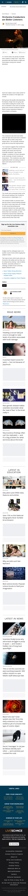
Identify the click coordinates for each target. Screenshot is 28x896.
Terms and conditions (14, 860)
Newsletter (23, 52)
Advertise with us (14, 868)
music (4, 285)
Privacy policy (14, 862)
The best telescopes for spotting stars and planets (8, 824)
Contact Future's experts (14, 854)
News (22, 24)
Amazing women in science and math (20, 807)
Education (14, 13)
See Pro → (17, 2)
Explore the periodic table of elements (8, 811)
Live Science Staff (11, 23)
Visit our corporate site (19, 839)
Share (6, 52)
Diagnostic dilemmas (8, 798)
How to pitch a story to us (14, 880)
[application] (14, 122)
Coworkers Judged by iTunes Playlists (14, 278)
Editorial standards (14, 877)
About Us (14, 857)
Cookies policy (14, 865)
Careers (14, 874)
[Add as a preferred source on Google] (14, 844)
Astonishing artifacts (20, 798)
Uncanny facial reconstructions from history (20, 811)
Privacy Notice (19, 238)
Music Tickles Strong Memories (12, 271)
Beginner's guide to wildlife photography (19, 821)
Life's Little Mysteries (8, 797)
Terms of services (17, 237)
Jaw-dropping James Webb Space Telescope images (8, 807)
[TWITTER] (11, 293)
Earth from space (19, 797)
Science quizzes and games (8, 821)
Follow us (15, 52)
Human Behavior (5, 13)
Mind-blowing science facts (19, 824)
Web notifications (14, 871)
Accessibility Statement (14, 851)
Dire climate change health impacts (18, 6)
